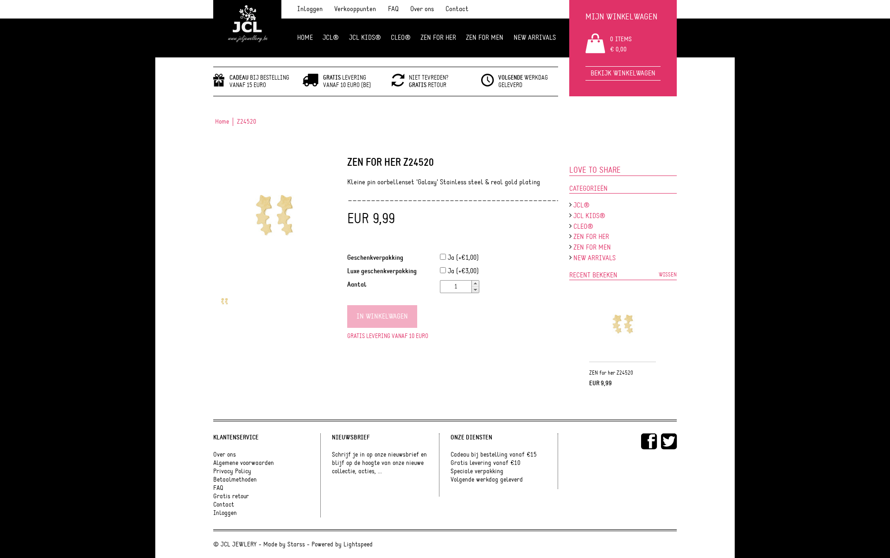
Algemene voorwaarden (243, 463)
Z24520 (246, 122)
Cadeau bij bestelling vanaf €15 (494, 455)
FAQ (393, 9)
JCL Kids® (365, 37)
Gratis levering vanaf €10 (486, 463)
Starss (296, 544)
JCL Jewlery (247, 28)
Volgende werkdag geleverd (487, 480)
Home (305, 37)
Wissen (668, 274)
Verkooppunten (355, 9)
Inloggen (310, 9)
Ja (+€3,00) (462, 271)
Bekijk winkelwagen (623, 73)
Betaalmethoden (235, 480)
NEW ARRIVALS (535, 37)
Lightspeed (358, 544)
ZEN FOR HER (438, 37)
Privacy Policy (232, 471)
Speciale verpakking (477, 471)
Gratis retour (231, 496)
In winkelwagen (382, 316)
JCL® (331, 37)
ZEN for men (484, 37)
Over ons (422, 9)
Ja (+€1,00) (462, 257)
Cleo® (401, 37)
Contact (457, 9)
